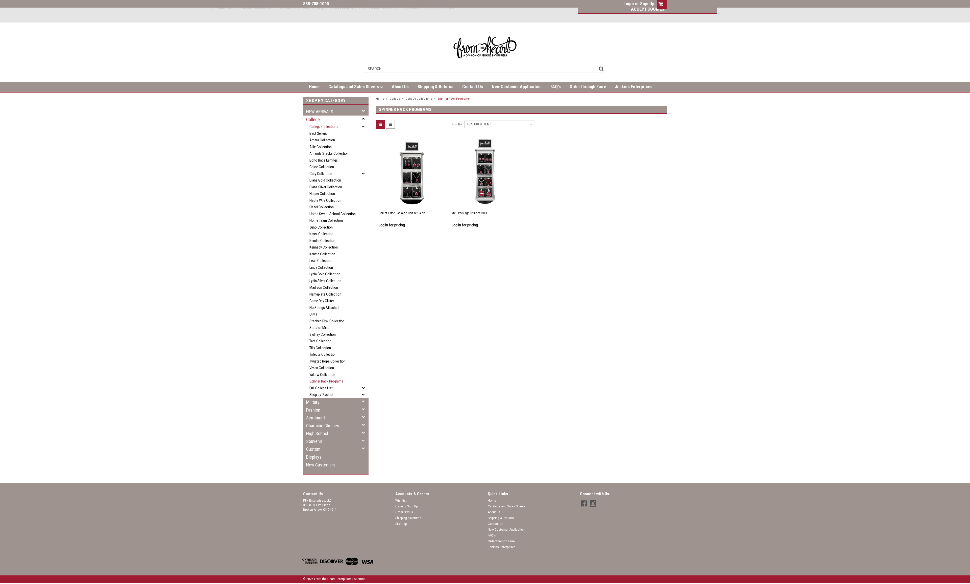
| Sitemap (358, 579)
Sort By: (457, 124)
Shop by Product (321, 394)
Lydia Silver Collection (325, 281)
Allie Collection (320, 147)
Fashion (313, 410)
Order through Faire (588, 86)
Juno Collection (321, 227)
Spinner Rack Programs (326, 381)
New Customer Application (517, 86)
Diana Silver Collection (325, 187)
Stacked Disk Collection (327, 321)
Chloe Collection (321, 167)
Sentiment (315, 417)
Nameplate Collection (325, 294)
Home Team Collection (326, 220)
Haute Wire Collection (325, 200)
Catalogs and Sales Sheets (354, 86)
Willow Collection (322, 374)
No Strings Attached (324, 307)
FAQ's (555, 86)
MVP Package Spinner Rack (469, 213)
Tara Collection (320, 341)
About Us (400, 86)
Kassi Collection (321, 234)
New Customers (320, 464)
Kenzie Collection (322, 254)
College (313, 119)
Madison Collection (323, 287)
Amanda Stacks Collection (329, 153)
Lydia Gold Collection (324, 274)
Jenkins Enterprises (633, 86)
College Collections (323, 126)
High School (317, 433)
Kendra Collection (322, 240)
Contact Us (472, 86)
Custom (313, 449)
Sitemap (401, 524)
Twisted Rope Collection (327, 361)
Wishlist (401, 500)
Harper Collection (322, 193)
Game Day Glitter (321, 301)
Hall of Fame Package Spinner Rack (402, 213)
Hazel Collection (321, 207)
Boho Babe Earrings (323, 160)
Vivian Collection (321, 368)
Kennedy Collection (323, 247)
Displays (314, 457)
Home (314, 86)
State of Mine (319, 327)
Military (313, 402)
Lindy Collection (321, 267)
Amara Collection (322, 140)
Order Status (404, 512)
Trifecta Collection (322, 354)
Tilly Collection (320, 348)
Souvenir (314, 441)
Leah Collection (320, 260)
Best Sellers (318, 133)
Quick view (412, 202)
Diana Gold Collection (325, 180)
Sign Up (647, 3)
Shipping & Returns (435, 86)
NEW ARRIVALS (319, 111)
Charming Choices (322, 425)
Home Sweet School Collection (332, 214)
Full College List (321, 388)
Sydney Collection (322, 334)
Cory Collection (320, 173)
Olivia (313, 314)
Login (628, 3)
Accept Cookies (647, 9)
